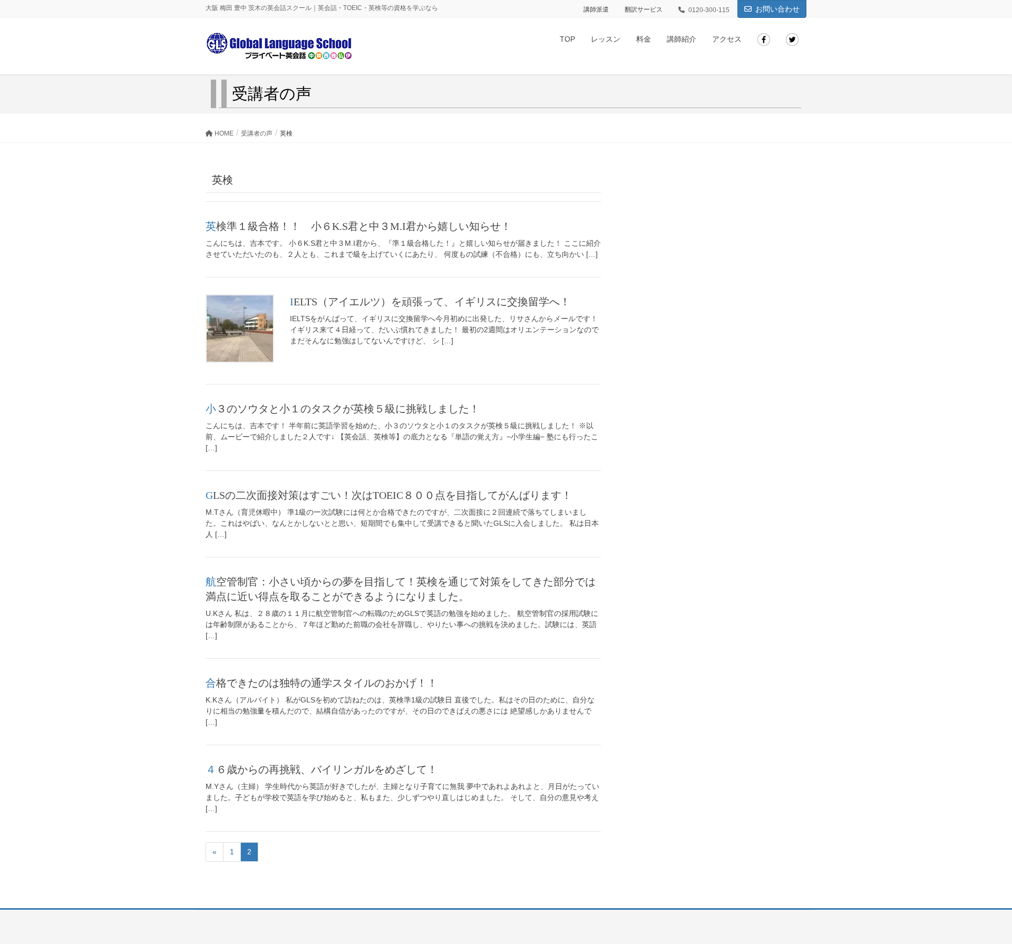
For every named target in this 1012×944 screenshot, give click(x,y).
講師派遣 (596, 9)
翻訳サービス (644, 9)
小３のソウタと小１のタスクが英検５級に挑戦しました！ (343, 409)
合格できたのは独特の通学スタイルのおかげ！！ (321, 683)
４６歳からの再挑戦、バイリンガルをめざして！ (321, 769)
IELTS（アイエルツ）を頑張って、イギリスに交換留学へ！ (430, 301)
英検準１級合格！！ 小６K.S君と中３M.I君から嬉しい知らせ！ (358, 226)
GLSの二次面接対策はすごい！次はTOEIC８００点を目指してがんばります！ (389, 495)
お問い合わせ (777, 9)
